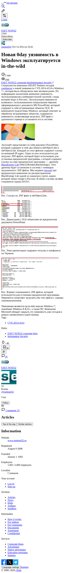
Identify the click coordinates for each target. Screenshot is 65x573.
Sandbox (12, 508)
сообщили (6, 88)
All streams (12, 3)
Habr (18, 570)
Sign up (11, 486)
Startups (12, 555)
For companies (15, 525)
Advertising (13, 547)
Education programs (18, 552)
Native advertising (17, 549)
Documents (13, 527)
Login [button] (4, 19)
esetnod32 (6, 47)
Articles (11, 497)
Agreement (13, 530)
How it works (14, 519)
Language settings (11, 567)
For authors (13, 522)
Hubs (10, 503)
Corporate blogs (16, 544)
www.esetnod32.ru (17, 440)
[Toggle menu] (2, 3)
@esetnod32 (7, 392)
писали (48, 170)
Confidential (14, 533)
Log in (11, 483)
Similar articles (25, 424)
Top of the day (9, 424)
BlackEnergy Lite (10, 164)
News (10, 500)
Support (24, 567)
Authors (12, 505)
